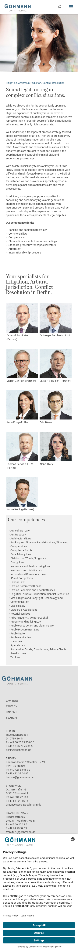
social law (16, 641)
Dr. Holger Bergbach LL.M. (55, 335)
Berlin (10, 730)
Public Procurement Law (24, 629)
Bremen (11, 758)
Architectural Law (20, 538)
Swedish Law (18, 653)
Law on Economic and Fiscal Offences (32, 590)
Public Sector (18, 633)
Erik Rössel (46, 422)
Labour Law (17, 582)
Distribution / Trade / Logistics (28, 558)
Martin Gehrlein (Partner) (21, 380)
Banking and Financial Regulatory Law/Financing (39, 542)
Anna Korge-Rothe (17, 422)
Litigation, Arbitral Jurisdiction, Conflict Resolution (39, 594)
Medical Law (17, 605)
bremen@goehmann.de (20, 777)
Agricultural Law (20, 530)
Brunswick (13, 785)
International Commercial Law (28, 574)
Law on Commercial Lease (25, 586)
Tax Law (15, 657)
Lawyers (12, 700)
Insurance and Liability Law (26, 570)
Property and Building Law (25, 621)
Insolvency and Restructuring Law (30, 566)
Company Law (18, 546)
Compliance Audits (21, 550)
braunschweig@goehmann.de (23, 804)
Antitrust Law (18, 534)
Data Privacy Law (20, 554)
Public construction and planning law (32, 625)
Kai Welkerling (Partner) (20, 509)
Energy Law (17, 562)
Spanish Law (18, 645)
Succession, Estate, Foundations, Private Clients (38, 649)
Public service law (20, 637)
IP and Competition (21, 578)
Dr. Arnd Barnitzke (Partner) (17, 337)
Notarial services (20, 613)
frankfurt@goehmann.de (20, 832)
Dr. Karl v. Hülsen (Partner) (55, 380)
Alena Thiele (47, 464)
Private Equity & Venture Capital (29, 617)
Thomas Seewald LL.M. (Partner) (20, 466)
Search (11, 717)
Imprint (11, 712)
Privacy (11, 706)
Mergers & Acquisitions (23, 609)
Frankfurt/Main (17, 813)
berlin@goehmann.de (18, 749)
